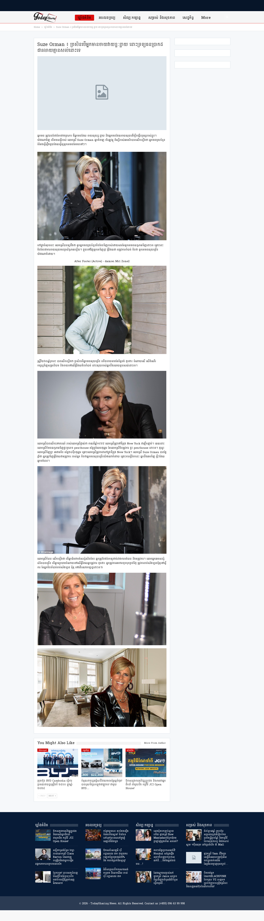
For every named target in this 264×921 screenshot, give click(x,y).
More (206, 18)
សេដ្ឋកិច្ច (188, 18)
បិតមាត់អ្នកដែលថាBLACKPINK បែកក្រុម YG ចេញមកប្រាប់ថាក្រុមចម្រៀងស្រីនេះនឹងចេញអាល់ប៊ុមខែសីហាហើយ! (207, 880)
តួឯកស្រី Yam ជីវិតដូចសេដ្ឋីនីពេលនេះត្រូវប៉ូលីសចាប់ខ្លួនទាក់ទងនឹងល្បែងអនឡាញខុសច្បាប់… (216, 858)
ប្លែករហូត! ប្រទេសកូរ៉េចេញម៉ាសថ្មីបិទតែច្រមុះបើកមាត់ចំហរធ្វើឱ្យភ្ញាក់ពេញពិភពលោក (65, 878)
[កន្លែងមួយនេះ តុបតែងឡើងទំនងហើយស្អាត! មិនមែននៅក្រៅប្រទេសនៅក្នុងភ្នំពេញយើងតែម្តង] (93, 835)
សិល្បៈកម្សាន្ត (132, 18)
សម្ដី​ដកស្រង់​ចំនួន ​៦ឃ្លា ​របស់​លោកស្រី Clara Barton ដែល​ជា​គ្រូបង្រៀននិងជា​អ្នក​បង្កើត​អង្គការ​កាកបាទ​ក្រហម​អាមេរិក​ (55, 857)
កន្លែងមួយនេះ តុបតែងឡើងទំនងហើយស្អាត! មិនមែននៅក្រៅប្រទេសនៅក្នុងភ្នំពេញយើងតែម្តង (115, 836)
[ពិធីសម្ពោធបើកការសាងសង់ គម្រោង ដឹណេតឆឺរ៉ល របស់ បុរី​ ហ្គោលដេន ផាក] (93, 873)
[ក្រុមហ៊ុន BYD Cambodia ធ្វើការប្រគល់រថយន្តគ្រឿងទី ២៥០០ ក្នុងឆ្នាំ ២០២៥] (57, 763)
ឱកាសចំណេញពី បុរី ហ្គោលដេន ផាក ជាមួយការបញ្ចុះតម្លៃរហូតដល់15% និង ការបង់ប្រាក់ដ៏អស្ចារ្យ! (115, 855)
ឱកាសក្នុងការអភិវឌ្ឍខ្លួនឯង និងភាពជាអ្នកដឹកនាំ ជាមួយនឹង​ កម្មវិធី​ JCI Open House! (65, 836)
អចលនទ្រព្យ (107, 18)
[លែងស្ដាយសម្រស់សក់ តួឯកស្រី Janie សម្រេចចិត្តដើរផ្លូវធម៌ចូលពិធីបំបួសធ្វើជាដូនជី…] (143, 877)
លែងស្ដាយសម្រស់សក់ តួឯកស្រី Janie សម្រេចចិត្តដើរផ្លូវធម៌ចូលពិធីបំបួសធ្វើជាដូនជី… (166, 878)
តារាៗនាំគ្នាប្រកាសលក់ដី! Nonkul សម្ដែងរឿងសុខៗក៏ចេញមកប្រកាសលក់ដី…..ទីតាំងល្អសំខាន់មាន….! (155, 857)
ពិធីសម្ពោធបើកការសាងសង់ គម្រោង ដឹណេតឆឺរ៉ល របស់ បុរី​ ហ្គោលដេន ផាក (115, 872)
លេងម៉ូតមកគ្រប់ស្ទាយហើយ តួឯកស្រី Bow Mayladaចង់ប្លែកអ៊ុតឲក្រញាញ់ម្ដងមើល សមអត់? (166, 836)
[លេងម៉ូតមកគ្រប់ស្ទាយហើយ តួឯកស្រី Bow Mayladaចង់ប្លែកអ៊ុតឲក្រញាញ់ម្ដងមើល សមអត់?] (143, 835)
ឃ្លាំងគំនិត (84, 18)
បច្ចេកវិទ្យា (86, 750)
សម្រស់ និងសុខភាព (161, 18)
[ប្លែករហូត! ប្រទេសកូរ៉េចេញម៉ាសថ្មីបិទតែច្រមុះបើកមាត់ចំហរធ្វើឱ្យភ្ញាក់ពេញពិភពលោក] (43, 877)
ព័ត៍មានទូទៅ (43, 750)
